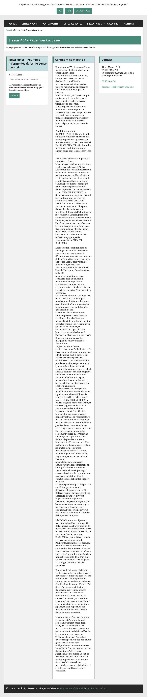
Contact (129, 23)
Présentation (94, 23)
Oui (60, 10)
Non (69, 10)
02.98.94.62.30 (109, 81)
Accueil (13, 23)
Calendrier (113, 23)
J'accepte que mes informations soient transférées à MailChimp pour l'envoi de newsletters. (26, 87)
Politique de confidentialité (71, 688)
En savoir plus (83, 10)
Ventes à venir (29, 23)
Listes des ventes (73, 23)
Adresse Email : (16, 75)
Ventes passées (50, 23)
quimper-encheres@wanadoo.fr (118, 87)
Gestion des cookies (97, 688)
